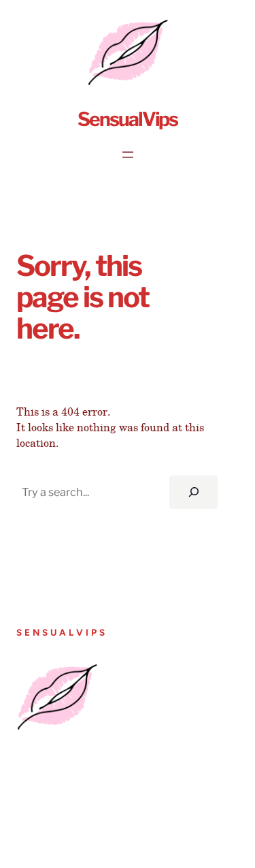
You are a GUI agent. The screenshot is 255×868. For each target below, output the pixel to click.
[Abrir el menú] (128, 154)
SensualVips (127, 119)
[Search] (193, 493)
